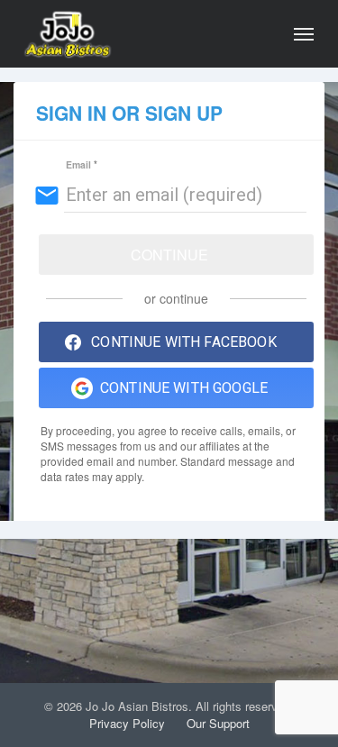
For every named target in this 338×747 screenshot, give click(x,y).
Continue (169, 254)
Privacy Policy (127, 723)
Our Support (218, 723)
